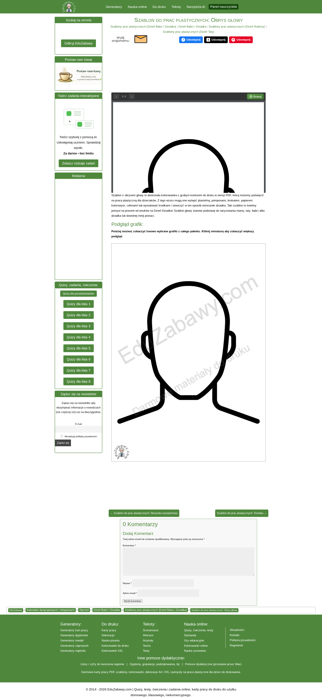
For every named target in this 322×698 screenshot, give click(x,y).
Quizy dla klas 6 (78, 359)
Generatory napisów (73, 650)
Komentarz (129, 545)
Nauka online (137, 7)
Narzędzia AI (196, 7)
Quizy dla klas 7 (78, 370)
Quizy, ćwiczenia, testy (198, 630)
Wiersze (148, 635)
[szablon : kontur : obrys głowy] (188, 460)
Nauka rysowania (195, 650)
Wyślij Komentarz (132, 601)
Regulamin (236, 645)
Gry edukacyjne (194, 640)
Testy (146, 650)
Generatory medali (72, 640)
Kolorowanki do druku (115, 645)
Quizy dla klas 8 (78, 381)
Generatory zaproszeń (74, 645)
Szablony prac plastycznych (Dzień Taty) (188, 31)
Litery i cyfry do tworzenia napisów (102, 664)
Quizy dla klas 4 (78, 337)
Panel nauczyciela (223, 6)
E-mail (78, 424)
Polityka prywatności (243, 640)
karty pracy (101, 672)
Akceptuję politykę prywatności (80, 436)
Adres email (130, 593)
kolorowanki (136, 672)
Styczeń (84, 610)
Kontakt (234, 635)
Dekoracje (108, 635)
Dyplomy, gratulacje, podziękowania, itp (154, 664)
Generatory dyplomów (74, 635)
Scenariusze (150, 630)
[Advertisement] (80, 229)
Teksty (176, 7)
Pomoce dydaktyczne (198, 664)
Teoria (146, 645)
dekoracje (151, 672)
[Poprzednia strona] (116, 96)
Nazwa (127, 583)
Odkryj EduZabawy (78, 43)
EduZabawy (15, 610)
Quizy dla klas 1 (78, 304)
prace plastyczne (197, 672)
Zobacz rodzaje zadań (78, 163)
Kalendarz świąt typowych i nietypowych (51, 610)
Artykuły (148, 640)
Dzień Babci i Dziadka (192, 26)
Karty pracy (109, 630)
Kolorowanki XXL (112, 650)
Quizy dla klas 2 (78, 315)
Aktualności (237, 630)
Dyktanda (190, 635)
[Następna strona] (132, 96)
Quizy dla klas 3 (78, 326)
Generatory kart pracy (74, 630)
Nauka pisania (110, 640)
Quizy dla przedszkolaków (78, 293)
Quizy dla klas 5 (78, 348)
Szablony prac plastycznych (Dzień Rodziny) (237, 26)
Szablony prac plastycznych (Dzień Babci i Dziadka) (143, 26)
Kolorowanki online (196, 645)
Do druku (159, 7)
